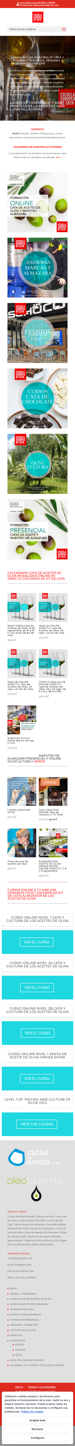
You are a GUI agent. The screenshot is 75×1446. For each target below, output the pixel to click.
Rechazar (37, 1429)
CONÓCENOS (17, 1340)
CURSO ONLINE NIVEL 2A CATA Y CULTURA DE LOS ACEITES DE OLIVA (37, 964)
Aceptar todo (37, 1420)
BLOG (18, 1355)
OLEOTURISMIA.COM (19, 1264)
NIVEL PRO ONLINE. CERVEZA (27, 1360)
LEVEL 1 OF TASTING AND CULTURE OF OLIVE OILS (37, 1101)
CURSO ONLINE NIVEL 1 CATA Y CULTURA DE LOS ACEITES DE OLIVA (37, 919)
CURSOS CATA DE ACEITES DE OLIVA (30, 1299)
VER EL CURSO (37, 942)
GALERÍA (20, 1349)
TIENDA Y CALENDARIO (23, 1293)
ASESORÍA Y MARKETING (24, 1325)
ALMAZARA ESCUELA (22, 1309)
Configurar (37, 1437)
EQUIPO (19, 1344)
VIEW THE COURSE (36, 1124)
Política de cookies (32, 1411)
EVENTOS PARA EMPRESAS (25, 1314)
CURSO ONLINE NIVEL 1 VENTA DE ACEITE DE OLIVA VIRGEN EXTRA (37, 1055)
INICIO (13, 1288)
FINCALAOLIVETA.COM (20, 1271)
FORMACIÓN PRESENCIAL (25, 1319)
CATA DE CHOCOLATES (23, 1330)
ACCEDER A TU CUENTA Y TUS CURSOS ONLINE (37, 1365)
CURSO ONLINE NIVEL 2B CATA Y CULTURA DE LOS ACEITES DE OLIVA (37, 1010)
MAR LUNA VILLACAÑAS (21, 1277)
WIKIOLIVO (16, 1335)
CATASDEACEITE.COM (19, 1258)
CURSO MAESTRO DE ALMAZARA (29, 1304)
